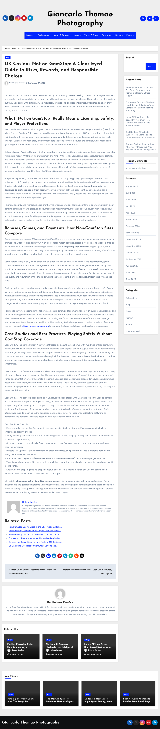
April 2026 (131, 213)
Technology (43, 35)
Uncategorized (133, 331)
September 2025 (134, 259)
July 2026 (130, 193)
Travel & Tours (91, 35)
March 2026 (131, 219)
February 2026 (133, 226)
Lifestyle (76, 35)
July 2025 (130, 272)
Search (130, 58)
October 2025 (132, 252)
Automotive (131, 298)
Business (30, 35)
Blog (8, 58)
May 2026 (130, 206)
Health (129, 324)
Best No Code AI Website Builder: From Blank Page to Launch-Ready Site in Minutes (140, 135)
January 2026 (132, 233)
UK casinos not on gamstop (35, 326)
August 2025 (132, 266)
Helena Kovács (18, 83)
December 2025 (133, 239)
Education (107, 35)
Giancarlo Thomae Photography (30, 722)
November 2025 (133, 246)
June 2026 (131, 199)
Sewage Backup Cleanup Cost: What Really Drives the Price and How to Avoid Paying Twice (141, 147)
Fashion (119, 35)
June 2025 (131, 279)
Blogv (128, 311)
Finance (130, 35)
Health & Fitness (61, 35)
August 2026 (132, 186)
